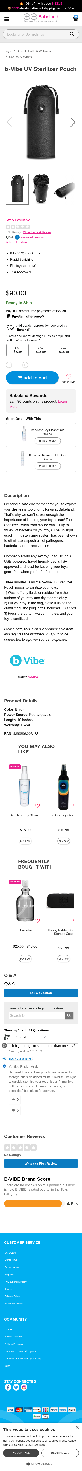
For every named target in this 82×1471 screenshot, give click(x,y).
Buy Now (25, 840)
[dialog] (41, 1447)
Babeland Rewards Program (20, 1351)
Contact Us (11, 1259)
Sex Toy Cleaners (20, 56)
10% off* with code (41, 3)
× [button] (77, 1427)
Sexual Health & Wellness (34, 51)
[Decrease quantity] (9, 365)
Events (8, 1329)
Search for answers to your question (36, 1008)
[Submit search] (69, 1015)
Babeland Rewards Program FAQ (23, 1358)
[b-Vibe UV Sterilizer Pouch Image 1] (41, 122)
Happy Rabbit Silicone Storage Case (64, 932)
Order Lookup (12, 1267)
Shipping (9, 1274)
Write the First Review (37, 232)
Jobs (7, 1365)
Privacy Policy (12, 1296)
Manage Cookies (14, 1303)
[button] (6, 19)
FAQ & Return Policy (16, 1281)
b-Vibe (33, 677)
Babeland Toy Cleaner (25, 815)
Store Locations (13, 1336)
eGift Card (10, 1252)
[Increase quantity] (25, 365)
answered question (32, 237)
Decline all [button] (60, 1453)
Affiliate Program (14, 1343)
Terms (8, 1289)
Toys (8, 51)
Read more (38, 1445)
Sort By (7, 1037)
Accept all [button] (21, 1453)
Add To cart (35, 377)
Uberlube (25, 930)
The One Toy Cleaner (63, 815)
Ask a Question (16, 242)
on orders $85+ (41, 8)
